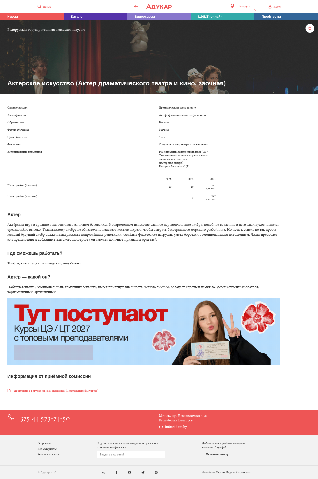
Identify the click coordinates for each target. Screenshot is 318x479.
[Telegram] (140, 472)
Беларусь (244, 6)
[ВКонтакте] (100, 472)
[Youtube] (127, 472)
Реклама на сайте (48, 454)
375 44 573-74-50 (45, 419)
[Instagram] (153, 472)
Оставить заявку (217, 454)
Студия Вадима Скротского (233, 472)
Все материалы (47, 449)
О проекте (44, 443)
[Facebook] (113, 472)
